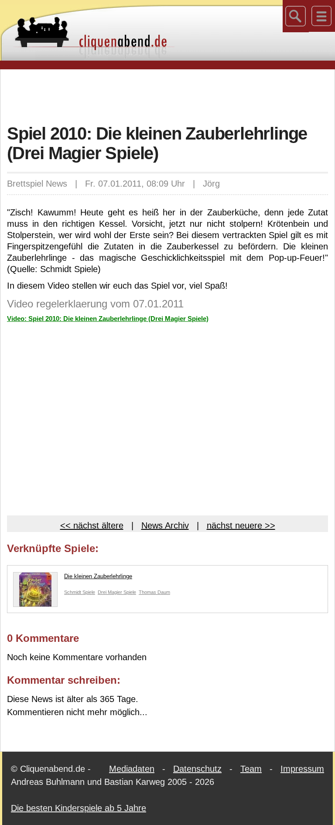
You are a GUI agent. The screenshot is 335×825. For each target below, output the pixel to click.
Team (251, 769)
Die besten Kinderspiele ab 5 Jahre (78, 808)
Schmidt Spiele (79, 592)
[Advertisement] (167, 95)
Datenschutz (197, 769)
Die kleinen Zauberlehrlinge (98, 576)
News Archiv (165, 525)
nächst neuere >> (241, 525)
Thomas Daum (154, 592)
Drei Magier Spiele (117, 592)
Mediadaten (131, 769)
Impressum (302, 769)
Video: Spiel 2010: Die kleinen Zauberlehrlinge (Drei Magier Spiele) (108, 318)
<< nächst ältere (91, 525)
